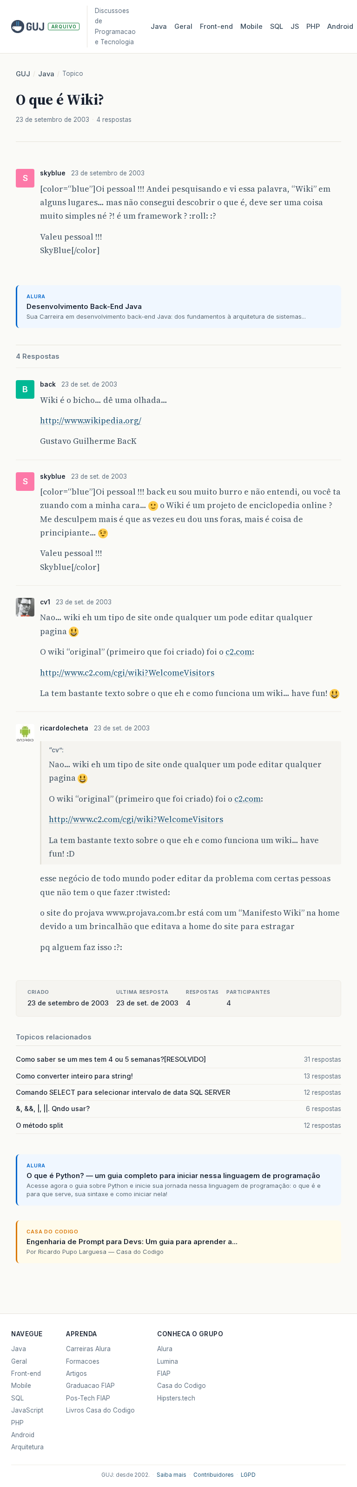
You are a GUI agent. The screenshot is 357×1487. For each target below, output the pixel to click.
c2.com (238, 651)
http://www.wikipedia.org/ (90, 420)
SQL (276, 26)
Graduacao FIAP (90, 1385)
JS (295, 26)
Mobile (251, 26)
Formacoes (82, 1361)
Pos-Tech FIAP (88, 1398)
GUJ (23, 74)
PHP (313, 26)
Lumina (167, 1361)
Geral (183, 26)
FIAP (164, 1373)
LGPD (248, 1475)
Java (159, 26)
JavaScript (27, 1410)
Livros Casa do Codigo (100, 1410)
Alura (164, 1349)
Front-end (26, 1373)
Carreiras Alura (88, 1349)
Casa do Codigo (181, 1385)
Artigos (76, 1373)
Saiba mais (171, 1475)
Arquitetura (27, 1447)
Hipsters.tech (176, 1398)
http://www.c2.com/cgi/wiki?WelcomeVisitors (127, 672)
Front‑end (216, 26)
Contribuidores (213, 1475)
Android (340, 26)
